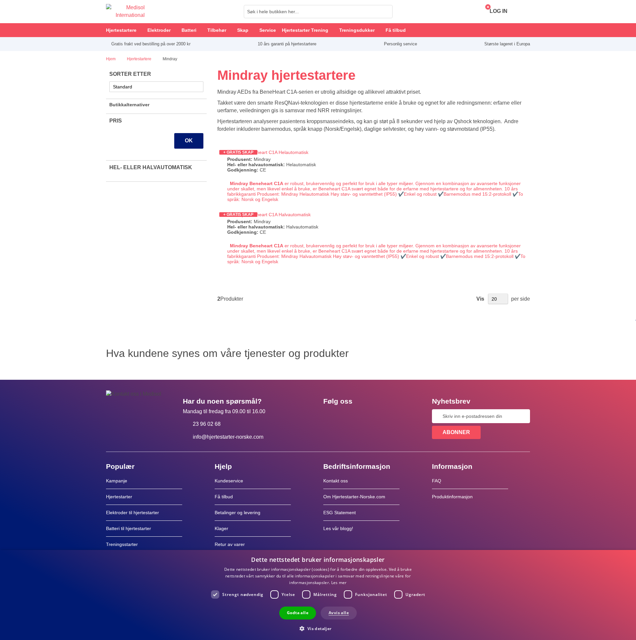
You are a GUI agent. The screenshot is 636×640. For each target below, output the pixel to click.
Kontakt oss (335, 480)
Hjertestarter (119, 496)
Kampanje (116, 480)
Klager (221, 528)
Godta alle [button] (297, 612)
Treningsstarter (122, 544)
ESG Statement (339, 512)
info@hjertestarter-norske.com (228, 437)
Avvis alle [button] (339, 612)
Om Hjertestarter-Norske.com (354, 496)
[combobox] (318, 11)
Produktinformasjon (452, 496)
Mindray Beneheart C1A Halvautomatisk (269, 214)
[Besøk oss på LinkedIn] (349, 416)
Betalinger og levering (237, 512)
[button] (317, 628)
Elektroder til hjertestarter (132, 512)
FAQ (436, 480)
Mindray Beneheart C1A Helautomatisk (267, 152)
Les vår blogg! (338, 528)
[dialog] (318, 595)
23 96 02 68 (207, 424)
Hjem (111, 59)
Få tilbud (224, 496)
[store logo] (125, 11)
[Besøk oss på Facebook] (330, 416)
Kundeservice (229, 480)
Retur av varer (230, 544)
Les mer (339, 582)
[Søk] (385, 11)
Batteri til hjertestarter (128, 528)
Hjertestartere (139, 59)
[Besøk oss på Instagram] (369, 416)
